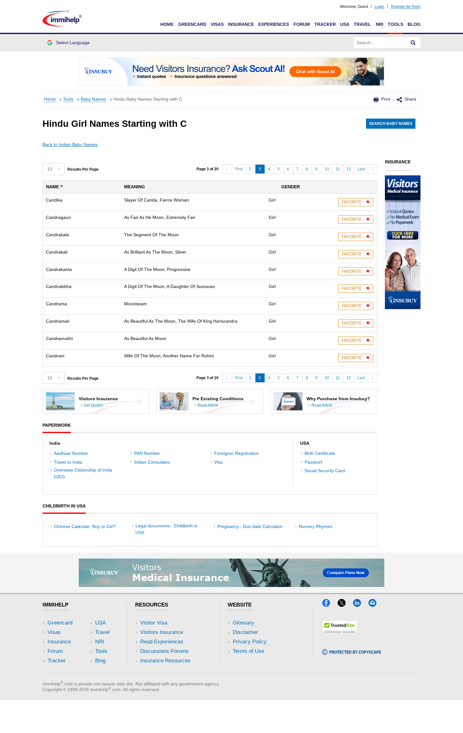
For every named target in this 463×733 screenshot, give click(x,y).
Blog (414, 24)
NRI (379, 24)
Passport (313, 462)
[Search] (413, 42)
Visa (218, 462)
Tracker (325, 24)
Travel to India (68, 462)
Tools (395, 24)
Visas (217, 24)
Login (379, 6)
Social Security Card (325, 470)
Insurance (241, 24)
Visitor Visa (153, 623)
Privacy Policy (250, 642)
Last (361, 169)
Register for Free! (405, 6)
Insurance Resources (165, 661)
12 (348, 169)
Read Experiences (161, 642)
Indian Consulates (152, 462)
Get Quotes (93, 405)
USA (344, 24)
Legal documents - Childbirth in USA (166, 529)
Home (167, 24)
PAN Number (147, 453)
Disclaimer (245, 632)
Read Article (207, 405)
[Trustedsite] (339, 633)
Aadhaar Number (71, 453)
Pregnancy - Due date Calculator (250, 526)
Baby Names (93, 99)
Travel (362, 24)
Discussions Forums (164, 651)
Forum (302, 24)
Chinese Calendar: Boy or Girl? (85, 526)
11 (338, 169)
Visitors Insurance (161, 632)
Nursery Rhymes (315, 526)
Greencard (192, 24)
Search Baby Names (390, 123)
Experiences (273, 24)
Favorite (352, 202)
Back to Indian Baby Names (70, 144)
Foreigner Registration (236, 453)
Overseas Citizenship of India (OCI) (83, 473)
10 (327, 169)
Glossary (243, 623)
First (239, 169)
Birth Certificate (320, 453)
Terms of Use (248, 651)
